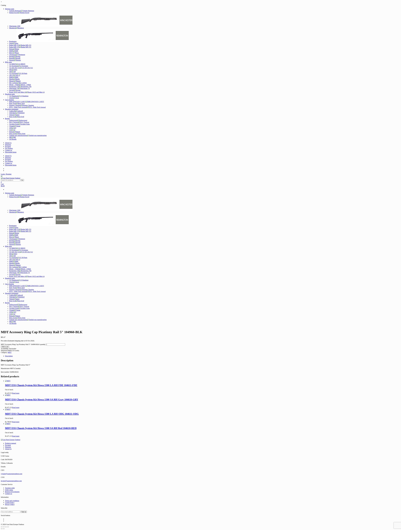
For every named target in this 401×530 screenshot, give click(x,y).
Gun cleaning (9, 100)
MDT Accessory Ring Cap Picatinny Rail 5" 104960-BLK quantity (23, 344)
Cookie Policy (9, 502)
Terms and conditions (12, 501)
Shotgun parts (9, 9)
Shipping (8, 145)
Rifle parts (8, 62)
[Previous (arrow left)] (2, 528)
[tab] (202, 356)
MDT (9, 352)
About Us (8, 143)
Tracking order (10, 488)
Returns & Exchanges (12, 492)
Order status (9, 490)
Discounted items (10, 152)
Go (22, 180)
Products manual (10, 443)
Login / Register (6, 174)
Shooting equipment (11, 109)
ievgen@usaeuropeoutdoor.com (11, 481)
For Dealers (9, 148)
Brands (7, 118)
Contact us (8, 150)
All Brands (12, 139)
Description (9, 356)
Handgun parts (10, 94)
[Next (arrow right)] (4, 528)
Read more (15, 393)
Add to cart (5, 346)
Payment (8, 146)
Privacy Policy (10, 504)
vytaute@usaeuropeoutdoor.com (11, 474)
